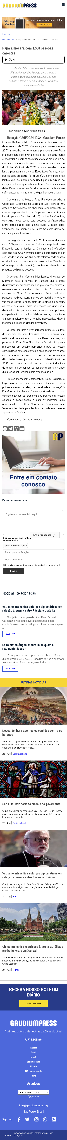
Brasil (33, 1052)
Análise (33, 1047)
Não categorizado (33, 1071)
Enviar (13, 571)
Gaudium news (9, 39)
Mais (8, 634)
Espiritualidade (20, 753)
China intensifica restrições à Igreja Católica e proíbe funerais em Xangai (32, 949)
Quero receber (33, 1003)
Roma (6, 34)
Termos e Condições (12, 1135)
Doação (33, 1057)
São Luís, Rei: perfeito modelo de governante (31, 804)
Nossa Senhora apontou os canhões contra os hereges (32, 733)
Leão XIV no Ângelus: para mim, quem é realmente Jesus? (28, 647)
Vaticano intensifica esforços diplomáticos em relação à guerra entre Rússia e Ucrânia (32, 608)
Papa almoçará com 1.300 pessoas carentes (27, 51)
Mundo (16, 969)
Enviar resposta (42, 534)
